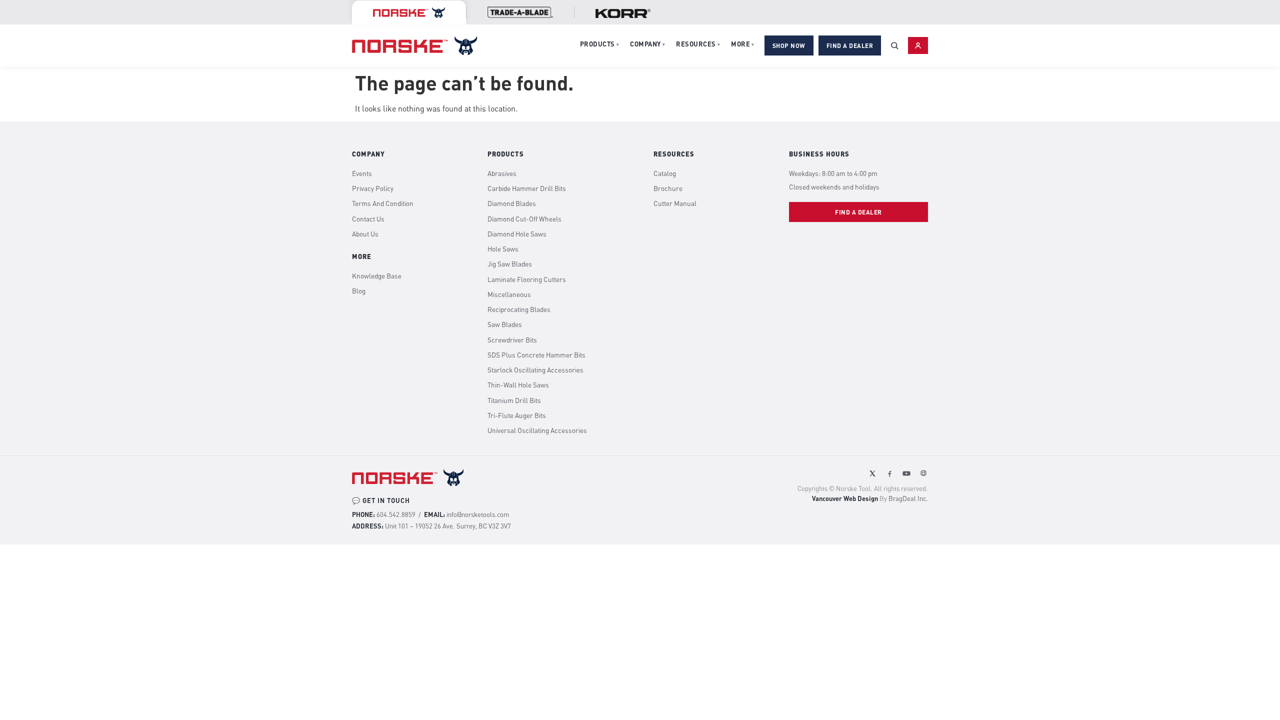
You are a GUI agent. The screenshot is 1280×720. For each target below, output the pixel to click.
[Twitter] (872, 473)
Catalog (665, 174)
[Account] (918, 45)
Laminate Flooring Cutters (527, 280)
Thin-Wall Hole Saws (518, 385)
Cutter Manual (675, 204)
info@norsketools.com (477, 514)
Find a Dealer (850, 45)
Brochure (668, 188)
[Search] (894, 45)
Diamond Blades (512, 204)
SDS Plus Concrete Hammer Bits (537, 355)
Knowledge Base (377, 276)
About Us (365, 234)
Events (362, 174)
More (742, 44)
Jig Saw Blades (510, 264)
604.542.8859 (396, 514)
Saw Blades (505, 324)
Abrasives (502, 174)
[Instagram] (923, 473)
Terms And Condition (383, 204)
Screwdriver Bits (512, 340)
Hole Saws (503, 249)
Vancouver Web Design (845, 498)
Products (600, 44)
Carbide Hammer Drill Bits (527, 188)
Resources (698, 44)
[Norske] (409, 12)
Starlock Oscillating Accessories (536, 370)
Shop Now (789, 45)
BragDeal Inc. (908, 498)
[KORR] (623, 13)
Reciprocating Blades (519, 310)
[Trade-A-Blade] (520, 12)
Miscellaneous (509, 294)
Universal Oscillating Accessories (537, 430)
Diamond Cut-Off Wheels (525, 219)
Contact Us (368, 219)
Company (647, 44)
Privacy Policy (373, 188)
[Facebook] (889, 473)
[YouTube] (906, 473)
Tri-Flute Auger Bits (517, 416)
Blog (359, 291)
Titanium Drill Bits (514, 400)
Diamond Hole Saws (517, 234)
